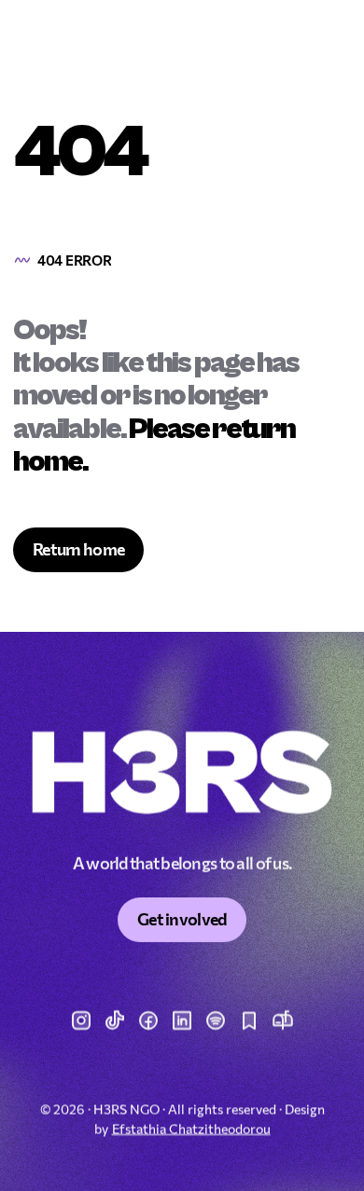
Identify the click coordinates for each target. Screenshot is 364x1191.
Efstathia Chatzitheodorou (191, 1128)
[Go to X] (115, 1020)
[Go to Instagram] (81, 1020)
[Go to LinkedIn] (182, 1020)
